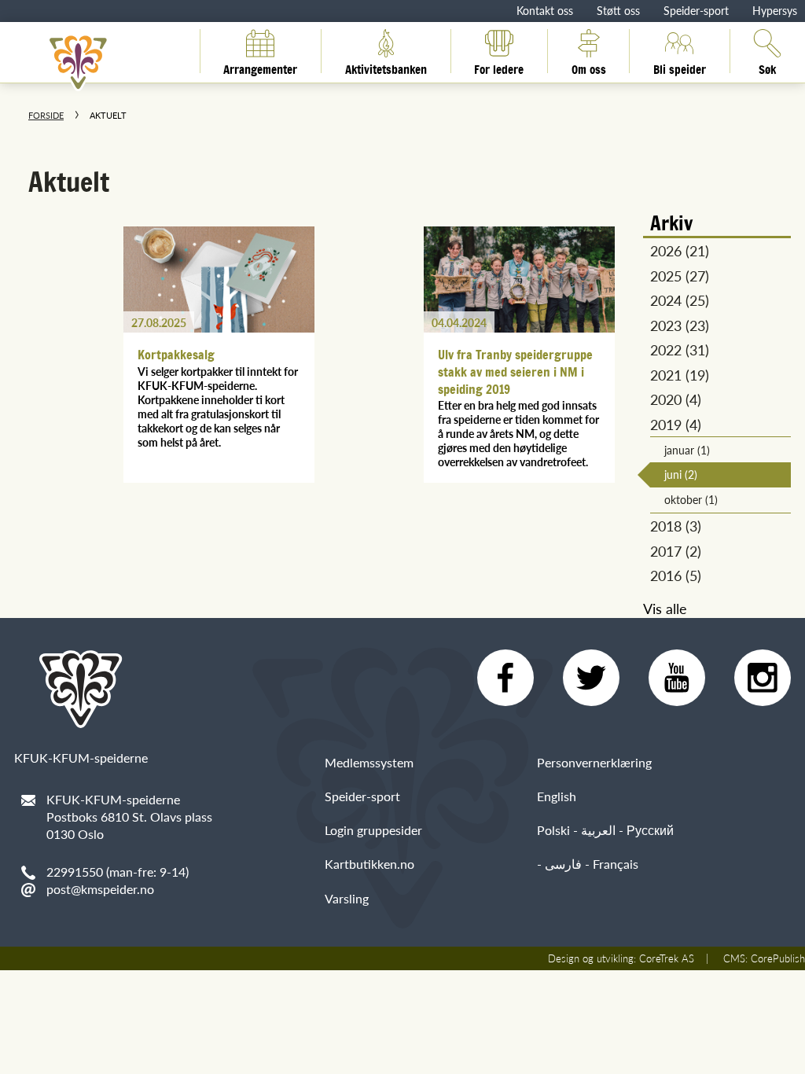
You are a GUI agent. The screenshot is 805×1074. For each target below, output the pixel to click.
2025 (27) (679, 275)
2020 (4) (675, 399)
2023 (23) (679, 325)
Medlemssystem (369, 762)
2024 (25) (679, 300)
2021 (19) (679, 374)
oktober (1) (691, 499)
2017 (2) (675, 551)
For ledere (499, 67)
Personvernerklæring (594, 762)
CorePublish (778, 958)
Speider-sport (696, 10)
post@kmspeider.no (100, 889)
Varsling (347, 898)
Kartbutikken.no (369, 864)
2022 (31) (679, 349)
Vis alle (665, 608)
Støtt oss (618, 10)
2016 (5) (675, 575)
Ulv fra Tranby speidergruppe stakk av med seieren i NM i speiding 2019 (515, 371)
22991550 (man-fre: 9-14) (117, 872)
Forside (46, 115)
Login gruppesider (373, 830)
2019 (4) (675, 424)
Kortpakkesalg (176, 354)
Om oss (589, 67)
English (556, 796)
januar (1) (687, 450)
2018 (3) (675, 525)
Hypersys (774, 10)
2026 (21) (679, 250)
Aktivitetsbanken (386, 67)
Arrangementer (260, 67)
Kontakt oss (544, 10)
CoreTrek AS (666, 958)
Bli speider (679, 67)
